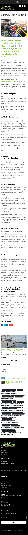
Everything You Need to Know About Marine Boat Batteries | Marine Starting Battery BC (13, 350)
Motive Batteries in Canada (15, 403)
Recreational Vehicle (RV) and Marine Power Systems (13, 470)
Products (3, 483)
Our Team (3, 481)
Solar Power (16, 422)
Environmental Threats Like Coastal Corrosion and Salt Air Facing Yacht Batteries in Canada (15, 378)
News (5, 369)
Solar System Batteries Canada (8, 429)
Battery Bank (20, 390)
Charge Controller (10, 391)
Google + (10, 325)
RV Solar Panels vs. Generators (8, 410)
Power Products (5, 452)
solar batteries (19, 410)
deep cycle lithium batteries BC (18, 395)
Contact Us (4, 487)
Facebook (2, 325)
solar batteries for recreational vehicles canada (12, 412)
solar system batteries (19, 427)
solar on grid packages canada (8, 420)
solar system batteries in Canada (8, 430)
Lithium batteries (18, 396)
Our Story (3, 479)
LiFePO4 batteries (10, 396)
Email (12, 325)
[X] (22, 6)
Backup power (4, 461)
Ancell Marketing (12, 532)
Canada (3, 391)
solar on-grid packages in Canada (9, 417)
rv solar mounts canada (12, 408)
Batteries (3, 450)
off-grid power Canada (7, 405)
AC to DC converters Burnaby (8, 57)
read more (4, 357)
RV (22, 407)
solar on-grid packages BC (16, 415)
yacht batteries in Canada (7, 434)
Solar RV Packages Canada (7, 427)
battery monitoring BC (18, 57)
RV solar (3, 408)
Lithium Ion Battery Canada (7, 398)
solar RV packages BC (15, 425)
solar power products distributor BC (10, 424)
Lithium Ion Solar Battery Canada (8, 400)
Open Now (3, 507)
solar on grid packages (7, 419)
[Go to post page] (14, 341)
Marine (14, 401)
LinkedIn (7, 325)
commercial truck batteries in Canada (10, 393)
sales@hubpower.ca (10, 2)
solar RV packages (5, 425)
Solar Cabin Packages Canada (18, 413)
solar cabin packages (6, 413)
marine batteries (20, 401)
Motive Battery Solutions (7, 463)
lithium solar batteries (6, 401)
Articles (4, 56)
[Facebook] (20, 6)
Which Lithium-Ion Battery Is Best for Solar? (11, 432)
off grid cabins (5, 407)
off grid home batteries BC (15, 407)
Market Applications (6, 485)
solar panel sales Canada (7, 422)
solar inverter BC (5, 415)
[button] (25, 9)
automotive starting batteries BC (9, 390)
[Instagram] (25, 6)
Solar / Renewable (5, 466)
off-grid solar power (17, 405)
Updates (4, 371)
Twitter (5, 325)
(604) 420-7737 (22, 2)
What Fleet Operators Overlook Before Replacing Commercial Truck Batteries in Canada (14, 382)
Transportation (5, 468)
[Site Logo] (7, 8)
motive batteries (5, 403)
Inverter (3, 396)
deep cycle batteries (6, 395)
